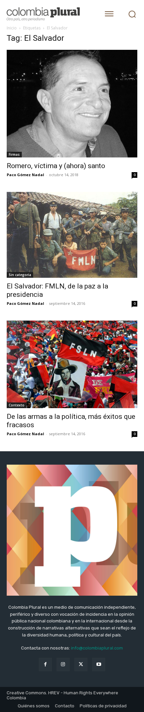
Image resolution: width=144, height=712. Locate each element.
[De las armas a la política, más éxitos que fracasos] (72, 364)
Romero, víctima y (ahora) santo (56, 166)
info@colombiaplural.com (97, 647)
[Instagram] (63, 664)
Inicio (12, 28)
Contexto (16, 405)
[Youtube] (98, 664)
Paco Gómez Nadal (25, 174)
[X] (80, 664)
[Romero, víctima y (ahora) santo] (72, 103)
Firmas (14, 154)
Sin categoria (20, 274)
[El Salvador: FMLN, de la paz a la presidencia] (72, 235)
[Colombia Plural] (48, 14)
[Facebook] (45, 664)
